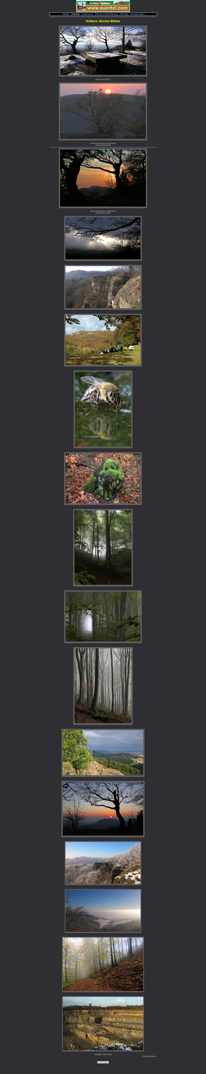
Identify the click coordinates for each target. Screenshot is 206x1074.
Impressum (87, 14)
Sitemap (124, 14)
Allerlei (65, 14)
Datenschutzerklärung (106, 14)
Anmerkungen (137, 14)
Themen (75, 14)
